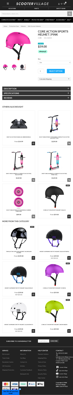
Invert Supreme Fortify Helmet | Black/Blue (19, 288)
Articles (22, 366)
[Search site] (69, 13)
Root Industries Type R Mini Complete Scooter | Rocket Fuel (54, 137)
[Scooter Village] (32, 3)
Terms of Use (42, 362)
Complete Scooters (8, 20)
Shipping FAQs (42, 358)
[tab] (36, 89)
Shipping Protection (8, 370)
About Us (23, 354)
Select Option (55, 71)
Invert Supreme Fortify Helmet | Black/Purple (54, 251)
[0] (64, 3)
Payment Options (43, 354)
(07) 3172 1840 (62, 353)
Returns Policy (42, 370)
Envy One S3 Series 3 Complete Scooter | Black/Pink (18, 174)
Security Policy (42, 374)
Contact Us (23, 362)
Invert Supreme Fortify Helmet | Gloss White (18, 324)
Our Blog (22, 358)
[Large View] (5, 67)
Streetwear (49, 20)
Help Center (41, 378)
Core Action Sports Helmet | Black (54, 210)
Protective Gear (37, 20)
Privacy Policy (42, 366)
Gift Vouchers (6, 366)
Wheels (26, 20)
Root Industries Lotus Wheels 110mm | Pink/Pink (18, 210)
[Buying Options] (33, 143)
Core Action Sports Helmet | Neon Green (54, 324)
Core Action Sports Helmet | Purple (54, 288)
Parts (20, 20)
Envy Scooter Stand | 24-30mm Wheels (19, 137)
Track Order (6, 358)
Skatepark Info (24, 374)
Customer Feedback (26, 370)
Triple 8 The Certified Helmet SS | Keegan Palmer (18, 252)
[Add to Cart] (69, 143)
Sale (68, 20)
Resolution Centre (7, 362)
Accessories (60, 20)
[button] (54, 79)
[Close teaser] (20, 389)
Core (40, 38)
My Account (6, 354)
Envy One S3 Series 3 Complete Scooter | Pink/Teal (54, 174)
